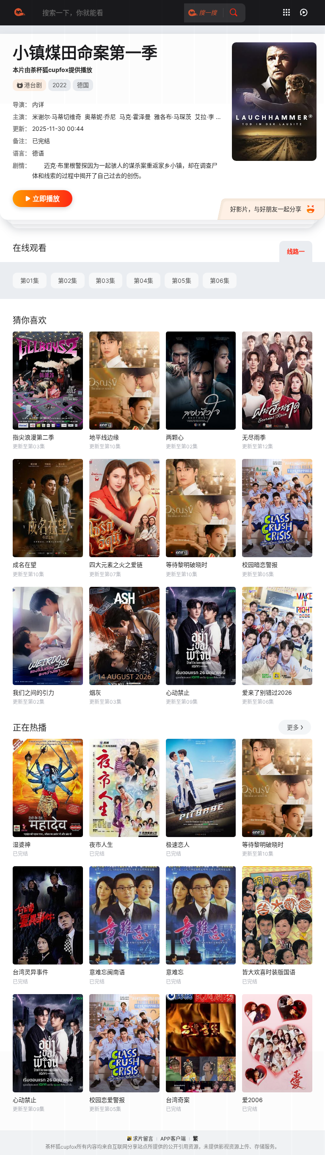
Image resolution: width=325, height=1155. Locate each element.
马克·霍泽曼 (135, 116)
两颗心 (175, 437)
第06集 (219, 280)
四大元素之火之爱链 (116, 564)
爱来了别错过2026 (267, 692)
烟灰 (95, 692)
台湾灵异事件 (30, 971)
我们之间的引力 (33, 692)
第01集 (29, 280)
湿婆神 (21, 844)
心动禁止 (178, 692)
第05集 (181, 280)
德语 (38, 153)
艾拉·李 (204, 116)
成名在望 (24, 564)
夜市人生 (101, 844)
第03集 (105, 280)
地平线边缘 (104, 437)
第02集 (67, 280)
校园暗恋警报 (260, 564)
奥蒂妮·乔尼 (100, 116)
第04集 (143, 280)
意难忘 (175, 971)
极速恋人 (178, 844)
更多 (293, 727)
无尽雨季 (254, 437)
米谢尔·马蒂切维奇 (56, 116)
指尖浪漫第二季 (33, 437)
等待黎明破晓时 (186, 564)
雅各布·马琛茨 (172, 116)
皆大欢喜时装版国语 (268, 971)
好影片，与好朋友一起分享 (265, 209)
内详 (38, 104)
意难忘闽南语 (107, 971)
